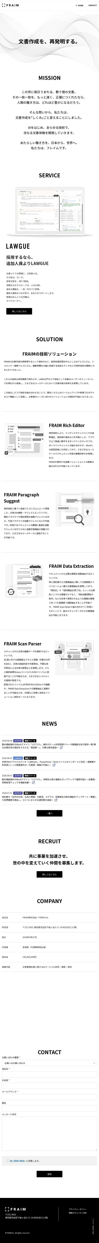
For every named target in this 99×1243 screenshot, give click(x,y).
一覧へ (49, 813)
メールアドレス (10, 1091)
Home (80, 5)
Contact (92, 5)
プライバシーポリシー (78, 1209)
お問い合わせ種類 (11, 1057)
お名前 (6, 1080)
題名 (4, 1102)
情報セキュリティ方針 (78, 1212)
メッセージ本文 (9, 1114)
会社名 (6, 1068)
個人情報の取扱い (18, 1160)
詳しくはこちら (19, 311)
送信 (49, 1174)
